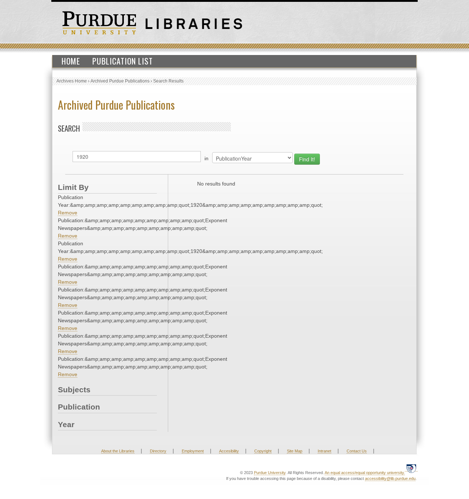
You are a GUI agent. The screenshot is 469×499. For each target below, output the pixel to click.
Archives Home (71, 81)
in (206, 158)
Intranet (324, 451)
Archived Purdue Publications (120, 81)
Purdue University (269, 472)
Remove (67, 213)
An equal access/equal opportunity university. (365, 472)
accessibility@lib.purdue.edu (390, 478)
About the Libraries (117, 451)
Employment (193, 451)
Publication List (122, 61)
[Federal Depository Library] (411, 468)
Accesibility (229, 451)
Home (71, 61)
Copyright (263, 451)
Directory (158, 451)
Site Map (294, 451)
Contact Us (357, 451)
